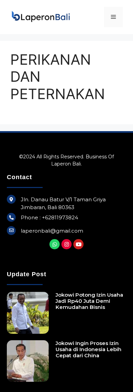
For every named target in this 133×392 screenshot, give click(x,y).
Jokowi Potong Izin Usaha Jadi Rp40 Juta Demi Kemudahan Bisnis (89, 301)
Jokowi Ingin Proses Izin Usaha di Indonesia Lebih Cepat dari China (88, 349)
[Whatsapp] (54, 244)
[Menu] (113, 17)
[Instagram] (66, 244)
